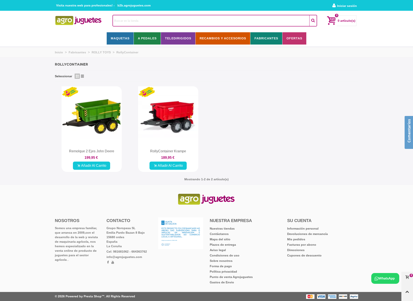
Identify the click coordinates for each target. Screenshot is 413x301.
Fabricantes (266, 38)
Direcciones (296, 250)
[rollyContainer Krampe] (168, 116)
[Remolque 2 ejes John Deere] (92, 116)
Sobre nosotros (221, 260)
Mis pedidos (296, 239)
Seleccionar (63, 76)
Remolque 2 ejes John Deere (91, 151)
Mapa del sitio (220, 239)
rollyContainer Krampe (168, 151)
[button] (85, 5)
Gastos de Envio (222, 282)
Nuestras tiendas (222, 228)
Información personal (303, 228)
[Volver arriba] (407, 293)
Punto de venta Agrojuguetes (231, 277)
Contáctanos (219, 234)
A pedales (147, 38)
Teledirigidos (178, 38)
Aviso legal (218, 250)
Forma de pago (221, 266)
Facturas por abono (301, 244)
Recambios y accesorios (223, 38)
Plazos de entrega (223, 244)
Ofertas (294, 38)
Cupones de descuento (304, 255)
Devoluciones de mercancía (307, 234)
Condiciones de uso (224, 255)
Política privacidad (223, 271)
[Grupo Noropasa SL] (78, 20)
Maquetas (120, 38)
